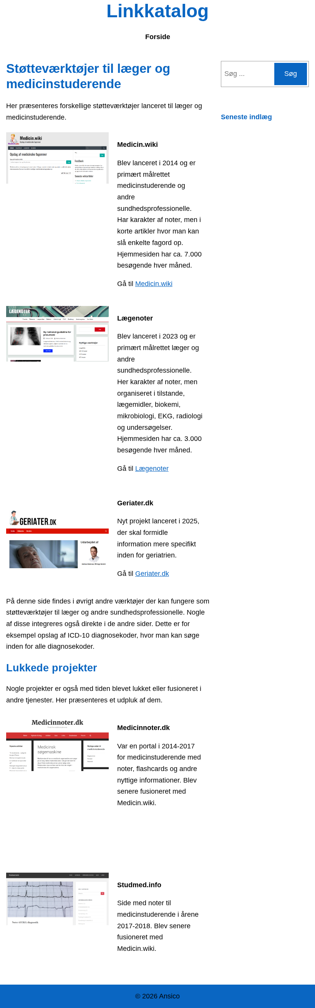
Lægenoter (152, 468)
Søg (290, 73)
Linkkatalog (157, 11)
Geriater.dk (152, 573)
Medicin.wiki (153, 284)
